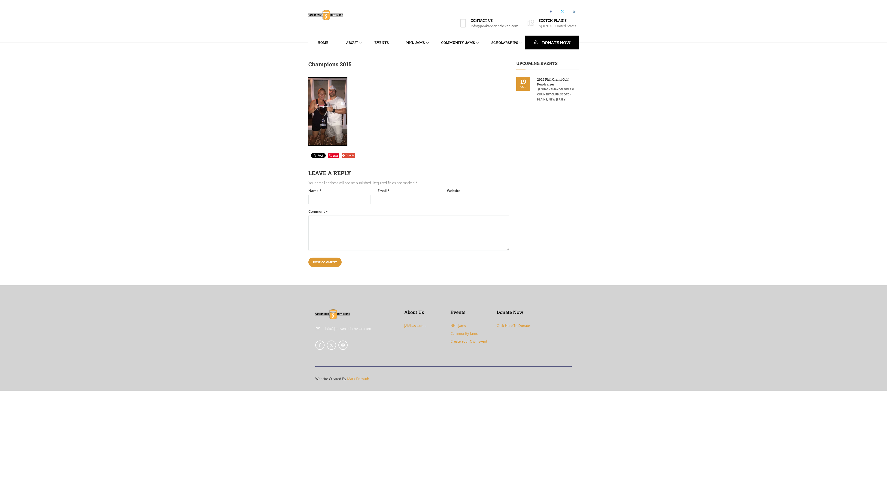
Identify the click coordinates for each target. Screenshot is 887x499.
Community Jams (464, 333)
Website (453, 190)
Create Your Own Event (468, 341)
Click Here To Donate (513, 325)
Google (350, 155)
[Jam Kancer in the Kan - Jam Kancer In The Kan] (325, 14)
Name (314, 190)
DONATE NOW (556, 42)
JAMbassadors (415, 325)
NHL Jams (458, 325)
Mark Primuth (358, 378)
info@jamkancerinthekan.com (494, 26)
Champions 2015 (330, 64)
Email (383, 190)
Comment (318, 211)
